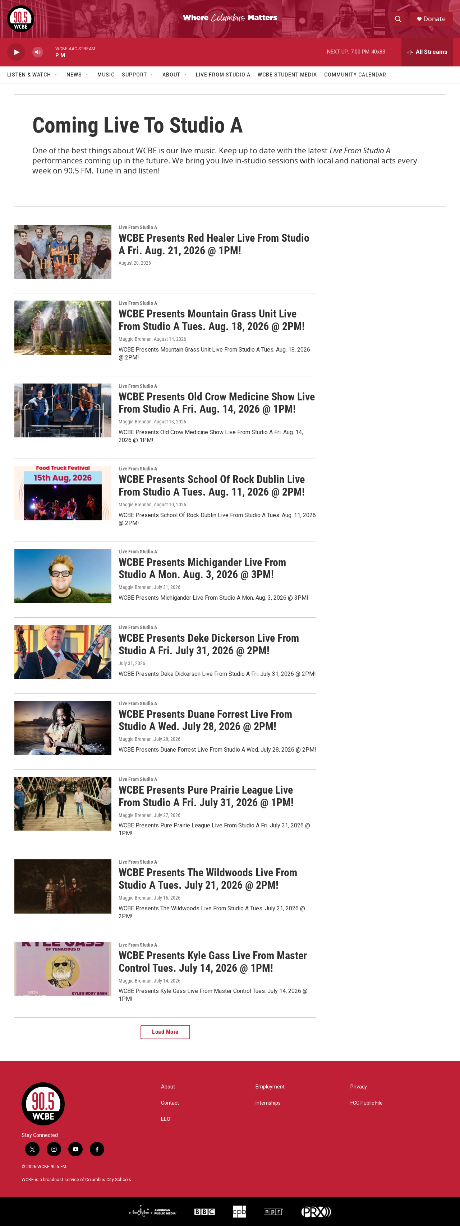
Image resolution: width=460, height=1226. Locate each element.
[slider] (49, 52)
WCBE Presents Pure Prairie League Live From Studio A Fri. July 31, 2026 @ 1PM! (206, 796)
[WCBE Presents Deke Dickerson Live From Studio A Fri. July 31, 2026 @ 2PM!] (62, 652)
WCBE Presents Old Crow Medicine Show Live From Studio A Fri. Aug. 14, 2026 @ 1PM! (217, 402)
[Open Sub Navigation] (56, 75)
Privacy (358, 1087)
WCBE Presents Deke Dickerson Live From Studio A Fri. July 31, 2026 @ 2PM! (209, 644)
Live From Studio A (223, 75)
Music (106, 75)
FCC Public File (366, 1103)
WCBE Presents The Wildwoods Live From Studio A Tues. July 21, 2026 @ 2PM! (208, 878)
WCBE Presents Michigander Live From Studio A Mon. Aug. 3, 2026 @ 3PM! (202, 568)
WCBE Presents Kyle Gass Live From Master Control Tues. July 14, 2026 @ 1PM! (213, 961)
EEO (165, 1119)
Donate (434, 19)
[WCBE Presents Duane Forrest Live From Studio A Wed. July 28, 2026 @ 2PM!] (62, 728)
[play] (16, 52)
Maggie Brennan (135, 339)
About (171, 75)
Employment (270, 1087)
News (74, 75)
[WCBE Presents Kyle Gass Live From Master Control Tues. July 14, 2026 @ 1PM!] (62, 969)
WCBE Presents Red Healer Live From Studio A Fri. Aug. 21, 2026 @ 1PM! (214, 244)
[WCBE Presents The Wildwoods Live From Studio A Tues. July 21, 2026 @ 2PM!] (62, 886)
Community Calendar (355, 75)
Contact (170, 1103)
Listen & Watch (29, 75)
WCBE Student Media (287, 75)
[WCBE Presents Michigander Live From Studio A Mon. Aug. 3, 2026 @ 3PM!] (62, 576)
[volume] (38, 52)
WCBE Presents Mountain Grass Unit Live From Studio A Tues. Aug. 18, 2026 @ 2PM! (212, 320)
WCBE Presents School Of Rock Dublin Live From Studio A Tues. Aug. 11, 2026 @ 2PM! (212, 485)
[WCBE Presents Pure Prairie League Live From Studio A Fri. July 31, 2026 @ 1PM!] (62, 804)
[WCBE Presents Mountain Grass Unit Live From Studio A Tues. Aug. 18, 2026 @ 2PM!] (62, 327)
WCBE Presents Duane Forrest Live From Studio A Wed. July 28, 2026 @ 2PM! (205, 720)
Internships (268, 1103)
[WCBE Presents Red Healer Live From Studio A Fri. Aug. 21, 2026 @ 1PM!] (62, 252)
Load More (165, 1031)
